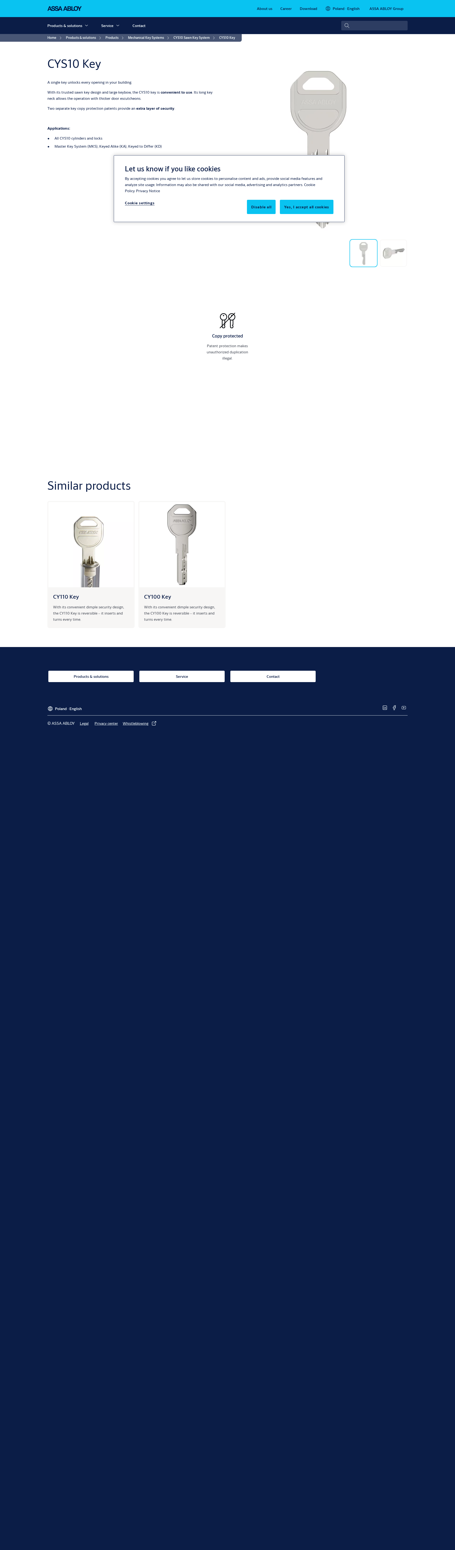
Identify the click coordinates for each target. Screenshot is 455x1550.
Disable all (261, 206)
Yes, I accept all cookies (306, 206)
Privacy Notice (148, 190)
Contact (139, 25)
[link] (264, 8)
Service (107, 25)
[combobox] (374, 25)
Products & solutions (64, 25)
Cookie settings (140, 202)
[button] (86, 25)
